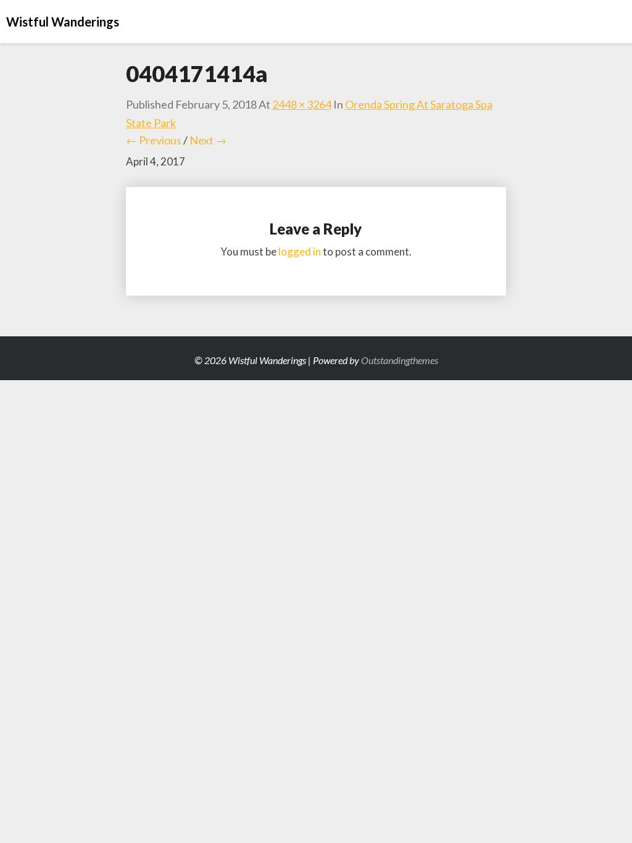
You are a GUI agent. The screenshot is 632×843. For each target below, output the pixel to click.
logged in (299, 251)
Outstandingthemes (399, 360)
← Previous (153, 140)
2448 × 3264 (301, 104)
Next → (208, 140)
